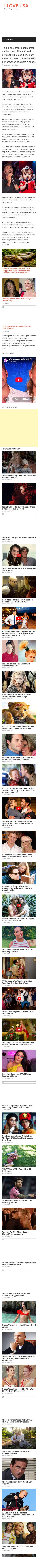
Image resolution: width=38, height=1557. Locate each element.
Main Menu (9, 39)
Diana (16, 65)
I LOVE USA (16, 5)
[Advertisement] (19, 25)
